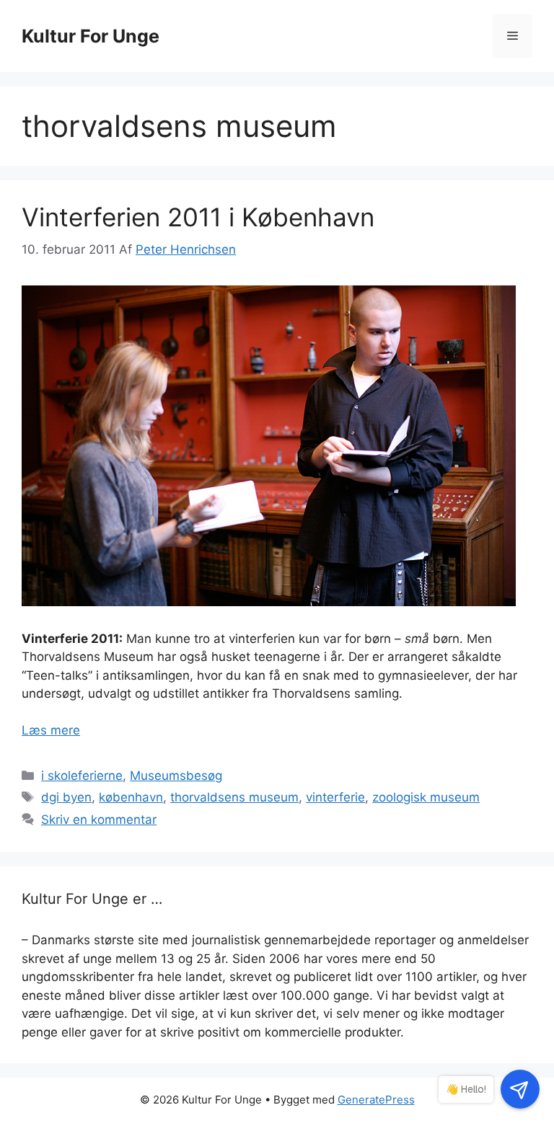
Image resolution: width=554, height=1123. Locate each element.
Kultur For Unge (90, 36)
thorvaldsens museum (234, 797)
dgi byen (66, 797)
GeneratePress (376, 1099)
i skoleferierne (82, 775)
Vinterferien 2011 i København (198, 217)
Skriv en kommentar (99, 819)
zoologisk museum (426, 797)
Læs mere (51, 730)
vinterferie (335, 797)
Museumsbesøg (176, 775)
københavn (131, 797)
